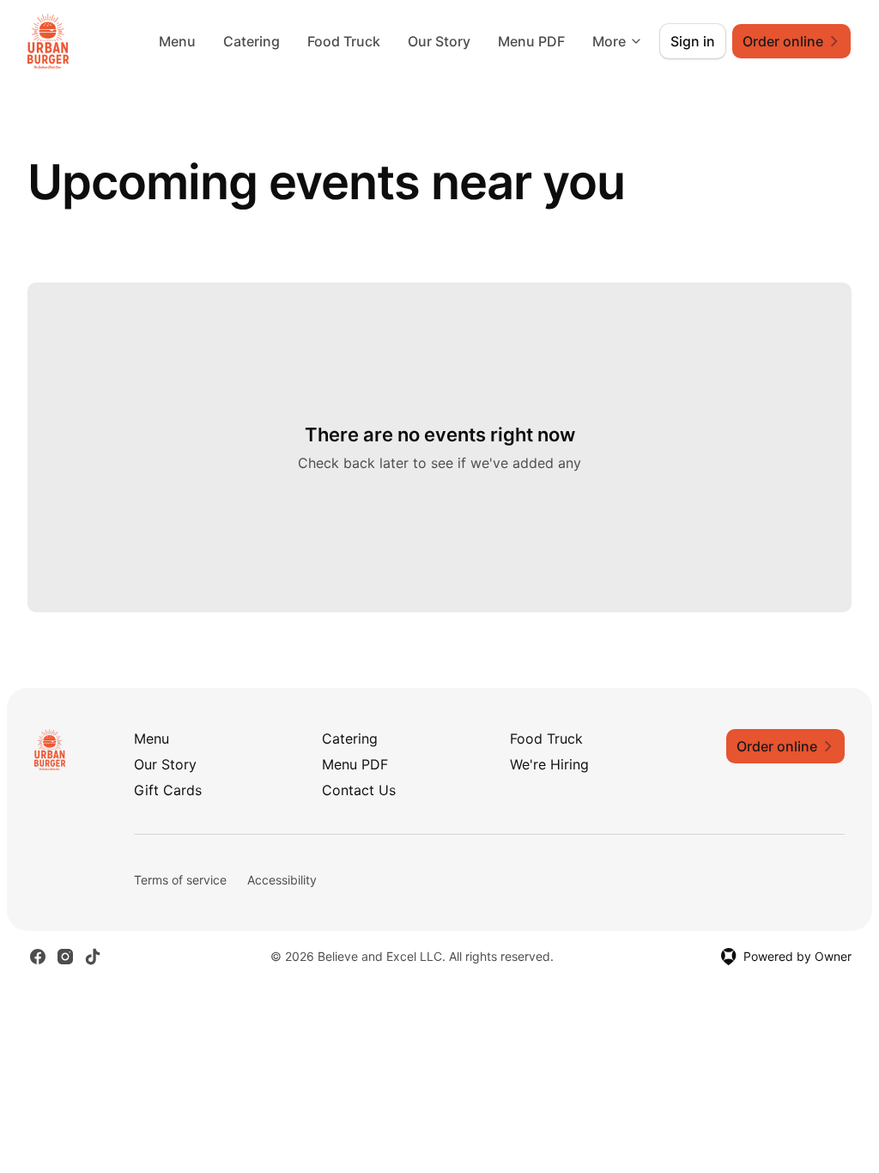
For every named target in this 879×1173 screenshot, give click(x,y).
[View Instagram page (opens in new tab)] (65, 956)
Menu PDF (531, 41)
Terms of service (180, 879)
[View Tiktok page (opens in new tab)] (92, 956)
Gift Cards (168, 790)
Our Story (439, 41)
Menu (177, 41)
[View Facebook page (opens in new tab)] (37, 956)
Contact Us (359, 790)
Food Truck (343, 41)
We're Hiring (549, 764)
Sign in (692, 41)
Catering (251, 41)
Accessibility (282, 879)
